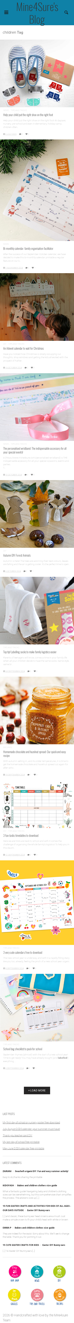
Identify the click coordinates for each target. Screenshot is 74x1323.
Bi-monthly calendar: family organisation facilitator (28, 248)
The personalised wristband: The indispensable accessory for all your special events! (34, 450)
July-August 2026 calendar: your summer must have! (31, 1129)
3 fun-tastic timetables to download (20, 835)
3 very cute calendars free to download (22, 952)
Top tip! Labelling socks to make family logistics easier (30, 652)
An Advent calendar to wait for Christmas (23, 348)
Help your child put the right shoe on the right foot (28, 114)
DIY (4, 344)
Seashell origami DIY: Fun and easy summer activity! (41, 1171)
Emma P (7, 1227)
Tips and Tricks (19, 110)
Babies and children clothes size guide (37, 1185)
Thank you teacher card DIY (17, 1135)
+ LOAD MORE (37, 1090)
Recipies (7, 747)
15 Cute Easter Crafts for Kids (21, 1245)
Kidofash (8, 1185)
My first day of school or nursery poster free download (31, 1122)
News (6, 110)
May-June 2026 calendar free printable (23, 1148)
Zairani (7, 1171)
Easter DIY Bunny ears (38, 1210)
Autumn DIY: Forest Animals (17, 555)
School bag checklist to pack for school (22, 1049)
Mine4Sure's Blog (37, 12)
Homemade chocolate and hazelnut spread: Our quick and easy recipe (34, 753)
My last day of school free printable (21, 1142)
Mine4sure (61, 1315)
